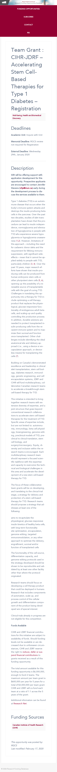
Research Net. (20, 704)
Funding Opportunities (28, 9)
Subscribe (28, 17)
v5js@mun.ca (26, 188)
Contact (28, 25)
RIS (28, 33)
